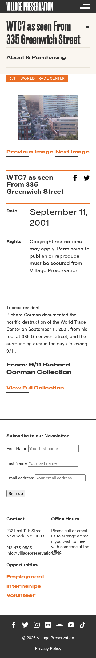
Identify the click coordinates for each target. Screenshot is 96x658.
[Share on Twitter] (86, 177)
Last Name (16, 463)
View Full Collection (35, 387)
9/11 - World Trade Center (37, 78)
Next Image (72, 151)
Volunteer (21, 595)
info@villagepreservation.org (33, 553)
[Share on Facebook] (75, 177)
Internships (23, 586)
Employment (25, 576)
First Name (16, 448)
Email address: (20, 478)
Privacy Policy (48, 648)
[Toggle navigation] (85, 6)
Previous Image (29, 151)
